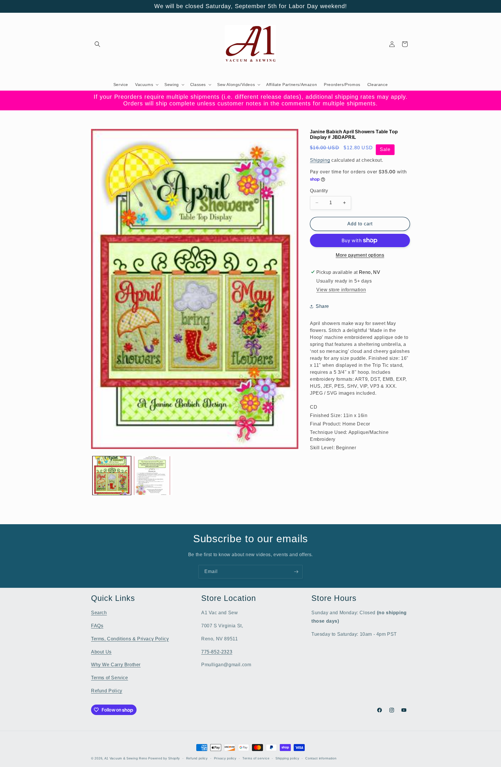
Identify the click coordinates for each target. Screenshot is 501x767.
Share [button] (322, 306)
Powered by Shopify (164, 758)
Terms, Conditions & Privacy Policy (130, 638)
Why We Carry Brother (116, 664)
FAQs (97, 625)
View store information (341, 289)
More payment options (360, 255)
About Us (101, 651)
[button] (97, 44)
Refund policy (197, 758)
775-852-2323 (216, 651)
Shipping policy (287, 758)
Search (99, 612)
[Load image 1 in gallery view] (111, 475)
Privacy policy (225, 758)
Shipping (320, 160)
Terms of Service (109, 677)
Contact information (320, 758)
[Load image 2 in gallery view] (153, 475)
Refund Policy (106, 690)
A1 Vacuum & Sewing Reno (125, 758)
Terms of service (255, 758)
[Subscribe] (296, 572)
